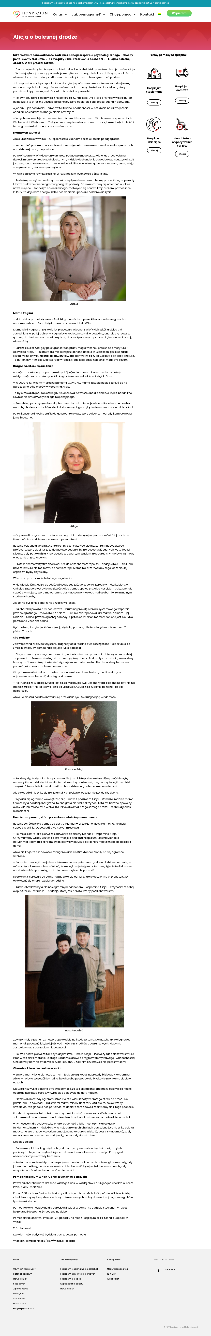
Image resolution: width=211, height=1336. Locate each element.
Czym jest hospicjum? (24, 1268)
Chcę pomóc (120, 14)
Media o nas (19, 1303)
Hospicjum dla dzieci (70, 1278)
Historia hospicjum (22, 1273)
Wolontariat (113, 1278)
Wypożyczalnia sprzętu (71, 1283)
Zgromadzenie (20, 1288)
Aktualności (19, 1298)
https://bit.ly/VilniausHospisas (55, 1241)
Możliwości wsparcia (117, 1268)
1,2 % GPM (111, 1273)
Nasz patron (19, 1283)
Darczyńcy (18, 1293)
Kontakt (147, 14)
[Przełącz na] (159, 14)
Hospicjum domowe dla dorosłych (77, 1273)
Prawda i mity (20, 1278)
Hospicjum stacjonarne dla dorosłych (79, 1268)
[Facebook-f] (158, 1270)
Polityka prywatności (23, 1308)
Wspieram (179, 13)
